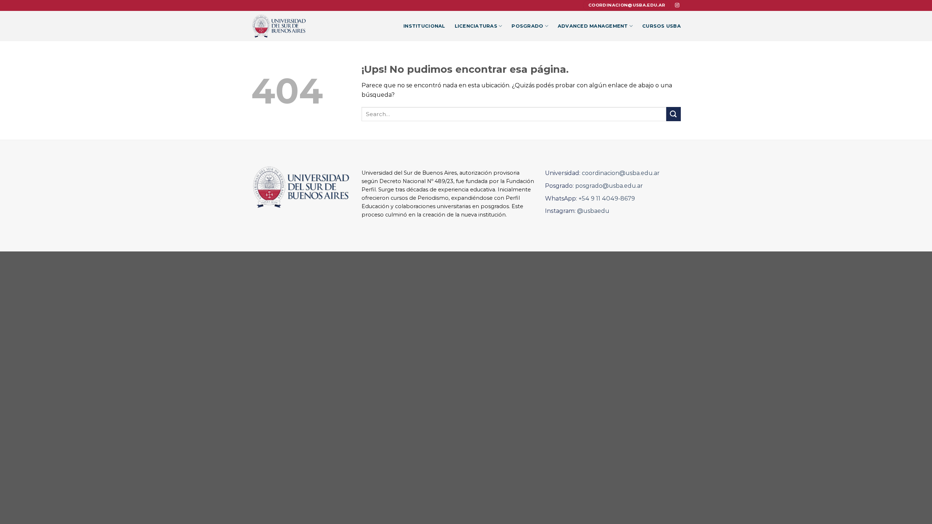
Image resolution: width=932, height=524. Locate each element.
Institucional (424, 26)
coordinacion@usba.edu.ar (621, 173)
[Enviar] (673, 114)
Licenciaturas (476, 26)
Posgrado (527, 26)
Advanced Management (593, 26)
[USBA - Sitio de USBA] (283, 26)
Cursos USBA (661, 26)
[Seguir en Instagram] (677, 5)
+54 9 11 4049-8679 (606, 198)
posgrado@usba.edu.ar (609, 185)
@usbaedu (593, 210)
